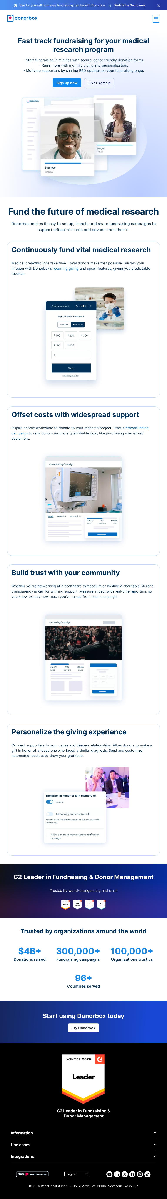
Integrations (22, 1156)
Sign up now (67, 83)
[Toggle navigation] (156, 19)
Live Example (99, 83)
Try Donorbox (83, 1028)
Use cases (20, 1144)
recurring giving (66, 268)
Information (22, 1133)
